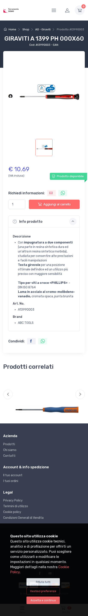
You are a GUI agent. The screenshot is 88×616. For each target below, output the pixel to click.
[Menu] (54, 10)
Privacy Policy (13, 500)
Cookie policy (12, 512)
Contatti (9, 456)
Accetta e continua (43, 600)
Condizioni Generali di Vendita (23, 518)
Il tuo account (12, 475)
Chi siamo (9, 450)
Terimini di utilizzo (15, 506)
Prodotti (9, 444)
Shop (25, 29)
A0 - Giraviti (43, 29)
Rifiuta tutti (43, 582)
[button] (44, 221)
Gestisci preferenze (43, 591)
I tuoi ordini (10, 481)
